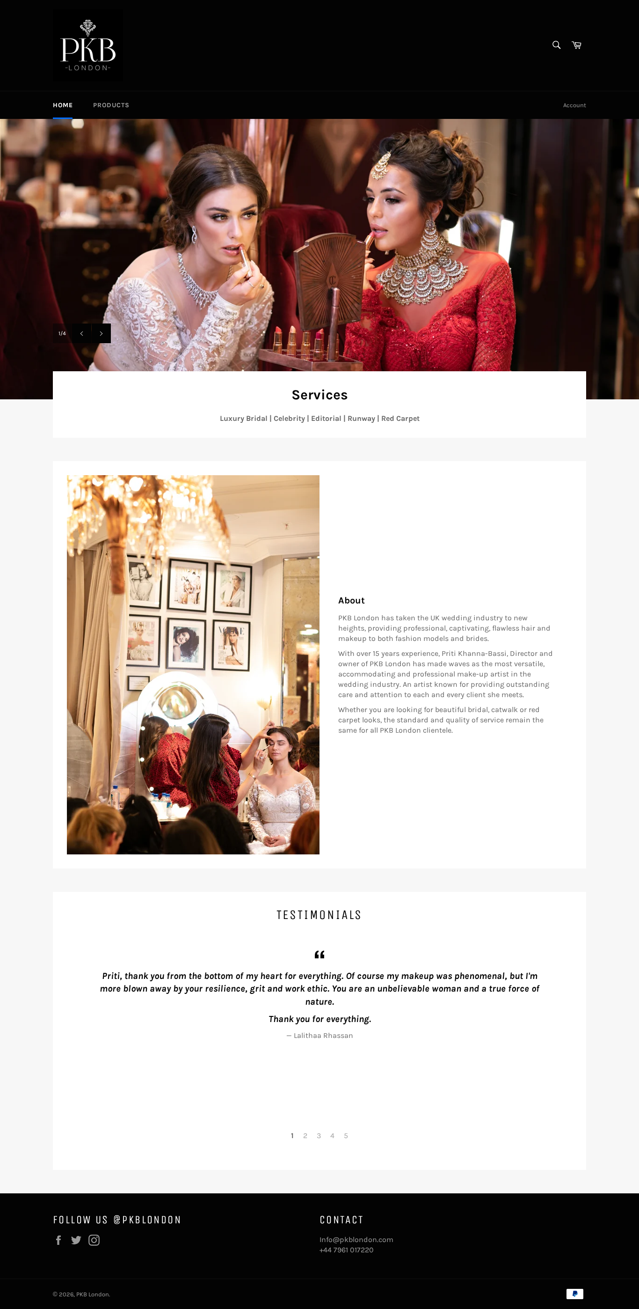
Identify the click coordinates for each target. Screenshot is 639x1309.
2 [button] (305, 1135)
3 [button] (319, 1135)
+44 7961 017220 (347, 1249)
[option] (319, 258)
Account (574, 105)
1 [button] (292, 1135)
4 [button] (332, 1135)
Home (63, 105)
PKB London (92, 1294)
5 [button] (346, 1135)
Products (111, 105)
